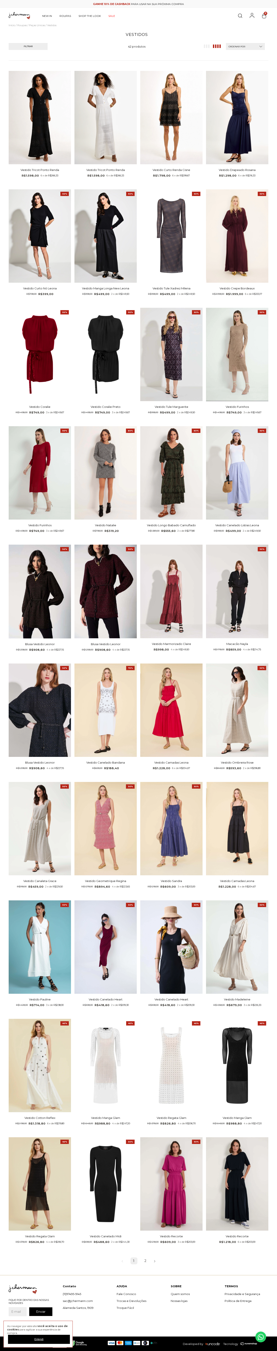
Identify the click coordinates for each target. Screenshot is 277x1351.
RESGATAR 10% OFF (139, 114)
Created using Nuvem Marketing (138, 121)
